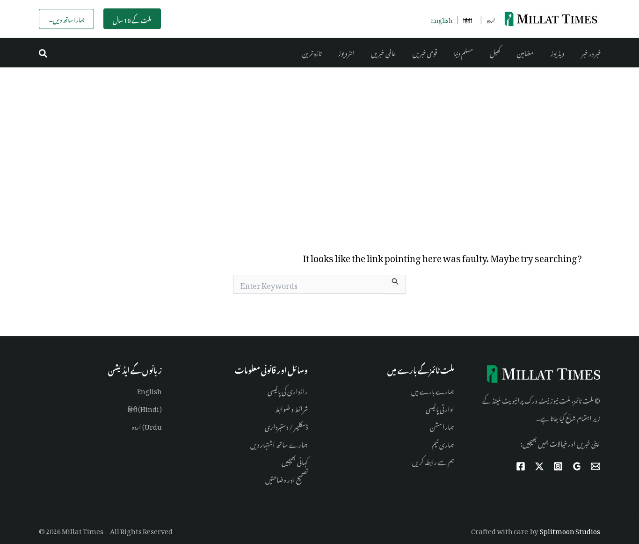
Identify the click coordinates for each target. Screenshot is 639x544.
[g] (576, 466)
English (149, 390)
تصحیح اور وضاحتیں (286, 478)
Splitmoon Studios (570, 529)
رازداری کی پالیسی (288, 390)
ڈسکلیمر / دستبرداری (286, 425)
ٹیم (435, 443)
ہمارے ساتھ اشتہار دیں (279, 443)
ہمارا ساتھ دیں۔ (66, 18)
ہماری (446, 443)
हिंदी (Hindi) (145, 407)
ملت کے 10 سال (132, 19)
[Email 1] (595, 466)
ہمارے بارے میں (432, 390)
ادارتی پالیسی (440, 407)
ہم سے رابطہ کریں (433, 460)
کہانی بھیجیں (295, 460)
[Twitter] (539, 466)
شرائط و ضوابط (291, 407)
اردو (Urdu (146, 425)
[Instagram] (558, 466)
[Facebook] (520, 466)
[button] (43, 52)
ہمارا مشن (442, 425)
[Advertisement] (319, 137)
